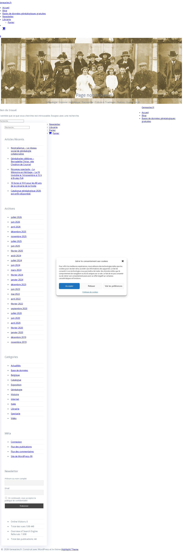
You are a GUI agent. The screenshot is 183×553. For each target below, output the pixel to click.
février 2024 (17, 274)
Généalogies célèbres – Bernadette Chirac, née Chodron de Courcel (22, 161)
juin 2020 (15, 318)
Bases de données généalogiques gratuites (24, 13)
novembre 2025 (19, 236)
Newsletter (8, 16)
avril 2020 (15, 322)
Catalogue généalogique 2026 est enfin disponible (26, 192)
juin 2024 (15, 265)
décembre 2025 (18, 231)
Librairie (6, 19)
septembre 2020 (19, 308)
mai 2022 (15, 294)
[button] (122, 261)
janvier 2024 (17, 279)
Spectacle (15, 413)
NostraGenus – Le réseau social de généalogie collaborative (24, 150)
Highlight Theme (69, 549)
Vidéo (13, 418)
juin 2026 (15, 221)
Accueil (5, 7)
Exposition (16, 384)
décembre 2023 (18, 284)
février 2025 (17, 250)
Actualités (16, 365)
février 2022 (17, 303)
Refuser (91, 286)
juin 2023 (15, 289)
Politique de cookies (90, 292)
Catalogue (16, 379)
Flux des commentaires (22, 451)
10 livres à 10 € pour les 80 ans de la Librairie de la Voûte (26, 184)
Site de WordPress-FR (21, 456)
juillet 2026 (16, 217)
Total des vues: (18, 526)
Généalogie (16, 389)
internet (15, 399)
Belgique (15, 375)
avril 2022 (15, 298)
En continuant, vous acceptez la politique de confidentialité (20, 499)
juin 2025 (15, 245)
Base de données (19, 370)
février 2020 (17, 327)
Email (7, 488)
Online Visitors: (19, 521)
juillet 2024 (16, 260)
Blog (4, 10)
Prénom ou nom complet (16, 478)
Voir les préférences (113, 286)
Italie (13, 403)
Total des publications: (22, 539)
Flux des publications (21, 446)
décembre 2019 (18, 337)
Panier (11, 22)
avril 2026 (15, 226)
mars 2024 (16, 270)
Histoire (15, 394)
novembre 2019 (19, 342)
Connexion (16, 441)
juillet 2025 (16, 241)
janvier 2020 (17, 332)
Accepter (69, 286)
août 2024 (16, 255)
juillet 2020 (16, 313)
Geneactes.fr (148, 107)
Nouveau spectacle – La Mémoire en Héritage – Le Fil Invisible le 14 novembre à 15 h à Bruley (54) (26, 174)
